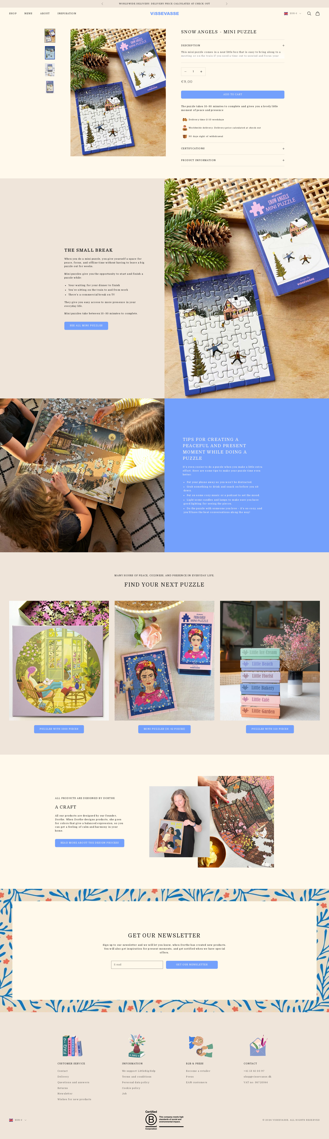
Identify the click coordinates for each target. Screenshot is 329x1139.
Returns (62, 1088)
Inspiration (66, 13)
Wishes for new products (74, 1099)
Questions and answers (73, 1082)
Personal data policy (136, 1082)
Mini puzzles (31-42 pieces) (164, 729)
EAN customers (196, 1082)
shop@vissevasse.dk (258, 1076)
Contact (62, 1071)
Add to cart (232, 94)
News (28, 13)
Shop (13, 13)
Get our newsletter (192, 964)
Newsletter (65, 1093)
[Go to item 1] (50, 36)
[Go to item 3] (50, 70)
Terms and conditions (137, 1076)
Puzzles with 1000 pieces (59, 729)
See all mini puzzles (86, 325)
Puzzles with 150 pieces (270, 729)
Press (190, 1076)
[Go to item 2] (50, 53)
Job (124, 1093)
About (45, 13)
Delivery (63, 1076)
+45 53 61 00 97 (254, 1071)
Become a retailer (198, 1071)
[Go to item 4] (50, 87)
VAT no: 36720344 (256, 1082)
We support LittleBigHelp (139, 1071)
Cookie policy (131, 1088)
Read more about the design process (90, 842)
